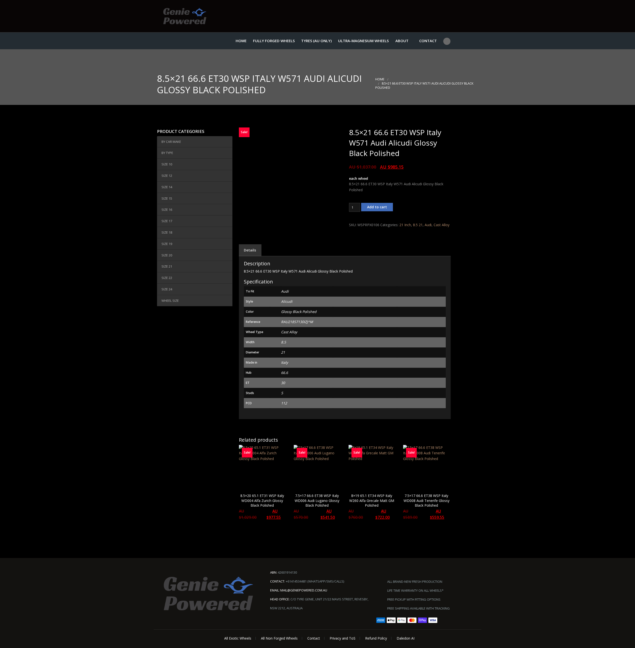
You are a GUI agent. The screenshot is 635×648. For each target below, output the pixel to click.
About (402, 40)
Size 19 (166, 244)
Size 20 (166, 255)
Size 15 (166, 198)
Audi (428, 224)
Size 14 (166, 187)
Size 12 (166, 175)
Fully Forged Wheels (274, 40)
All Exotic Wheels (237, 638)
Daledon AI (405, 638)
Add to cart (377, 207)
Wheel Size (170, 300)
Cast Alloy (441, 224)
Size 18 (166, 232)
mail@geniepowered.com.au (303, 590)
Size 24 (166, 289)
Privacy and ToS (342, 638)
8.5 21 (418, 224)
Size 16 (166, 209)
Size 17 (166, 221)
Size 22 (166, 278)
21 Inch (405, 224)
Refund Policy (376, 638)
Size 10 (166, 164)
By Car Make (171, 141)
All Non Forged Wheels (279, 638)
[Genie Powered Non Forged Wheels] (185, 16)
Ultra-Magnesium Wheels (363, 40)
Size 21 (166, 266)
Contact (428, 40)
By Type (167, 153)
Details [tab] (250, 250)
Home (241, 40)
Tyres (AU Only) (316, 40)
